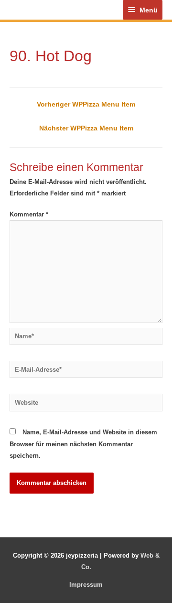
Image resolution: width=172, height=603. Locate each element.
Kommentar (29, 214)
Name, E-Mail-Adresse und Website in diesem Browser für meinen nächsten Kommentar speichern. (83, 444)
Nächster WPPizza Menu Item (86, 128)
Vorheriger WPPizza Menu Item (86, 104)
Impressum (86, 584)
